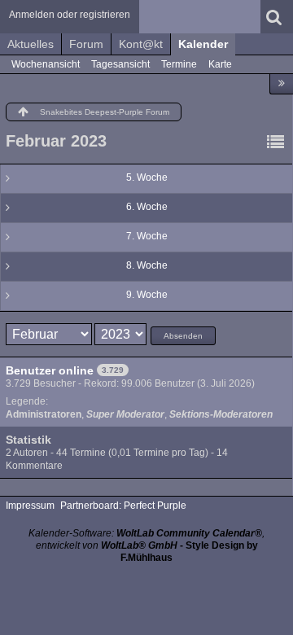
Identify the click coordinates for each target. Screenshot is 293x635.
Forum (86, 43)
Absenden (183, 335)
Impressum (30, 505)
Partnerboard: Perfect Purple (123, 505)
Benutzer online (50, 370)
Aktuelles (30, 43)
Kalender (203, 43)
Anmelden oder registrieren (69, 14)
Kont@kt (141, 43)
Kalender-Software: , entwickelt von (146, 539)
